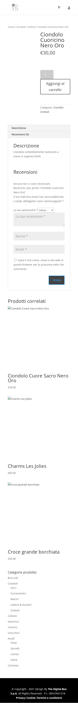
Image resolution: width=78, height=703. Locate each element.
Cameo (15, 654)
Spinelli (15, 648)
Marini (15, 599)
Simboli (31, 27)
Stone (14, 659)
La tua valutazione (25, 210)
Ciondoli (21, 27)
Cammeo (13, 665)
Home (11, 27)
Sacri (14, 587)
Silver (14, 642)
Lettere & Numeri (21, 604)
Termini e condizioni (49, 698)
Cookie (30, 698)
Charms (12, 627)
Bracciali (13, 578)
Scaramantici (18, 593)
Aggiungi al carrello (55, 86)
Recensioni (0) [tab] (20, 134)
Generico (13, 621)
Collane (12, 616)
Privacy (20, 698)
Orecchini (14, 633)
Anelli (11, 638)
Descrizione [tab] (19, 128)
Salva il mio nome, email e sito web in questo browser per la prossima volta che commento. (38, 264)
